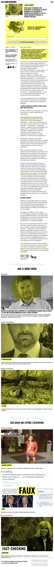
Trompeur (5, 553)
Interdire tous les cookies (39, 560)
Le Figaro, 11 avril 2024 (27, 47)
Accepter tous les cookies (39, 564)
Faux (3, 509)
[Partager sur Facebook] (11, 67)
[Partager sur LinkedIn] (13, 67)
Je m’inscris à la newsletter (27, 42)
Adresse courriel (10, 36)
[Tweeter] (8, 67)
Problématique (7, 359)
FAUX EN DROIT (29, 5)
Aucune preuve (6, 465)
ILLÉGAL (4, 406)
